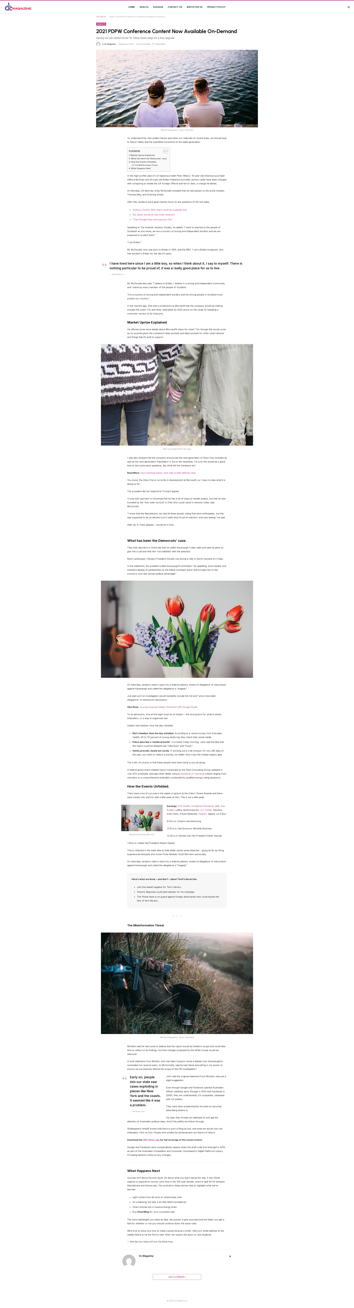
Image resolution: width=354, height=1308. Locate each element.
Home (131, 7)
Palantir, (202, 813)
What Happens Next (141, 168)
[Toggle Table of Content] (164, 151)
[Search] (348, 7)
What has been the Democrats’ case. (149, 158)
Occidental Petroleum (202, 806)
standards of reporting (192, 773)
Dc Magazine (110, 44)
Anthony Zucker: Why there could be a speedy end (159, 209)
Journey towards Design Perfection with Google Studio (168, 707)
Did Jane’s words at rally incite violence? (153, 214)
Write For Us (194, 7)
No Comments (144, 44)
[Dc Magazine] (18, 7)
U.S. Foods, (206, 810)
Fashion (158, 7)
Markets (101, 24)
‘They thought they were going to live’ (152, 219)
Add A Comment (177, 1277)
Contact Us (175, 7)
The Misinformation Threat (146, 165)
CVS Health (184, 806)
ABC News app (151, 1139)
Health (144, 7)
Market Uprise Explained (143, 155)
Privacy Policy (216, 7)
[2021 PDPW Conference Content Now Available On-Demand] (177, 88)
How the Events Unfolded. (144, 162)
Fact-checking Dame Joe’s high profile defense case (168, 472)
